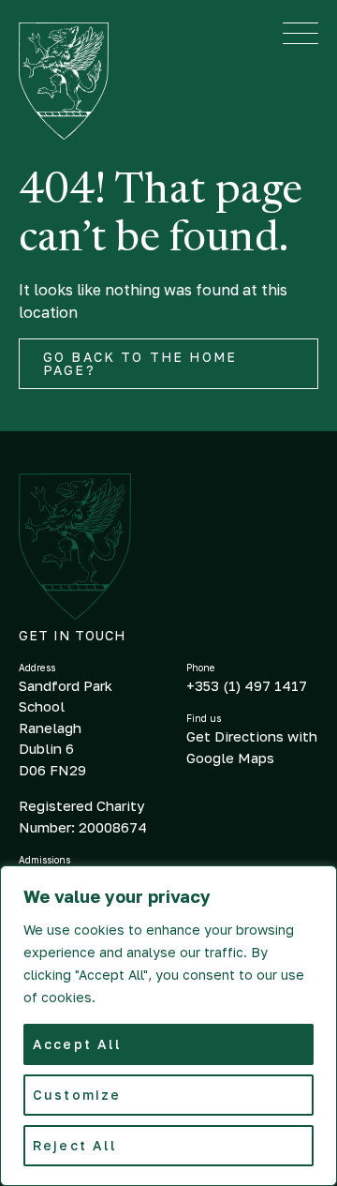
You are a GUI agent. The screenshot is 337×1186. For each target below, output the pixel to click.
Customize (77, 1095)
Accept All (78, 1044)
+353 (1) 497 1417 (246, 685)
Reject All (75, 1145)
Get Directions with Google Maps (251, 747)
